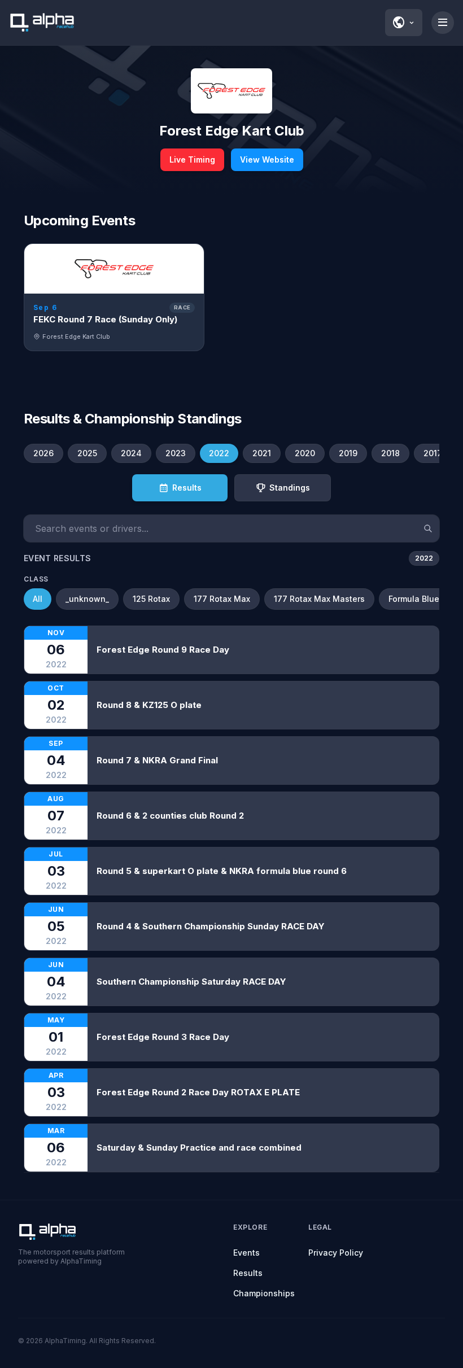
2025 (87, 453)
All (37, 599)
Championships (264, 1293)
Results (248, 1273)
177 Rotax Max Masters (319, 599)
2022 (219, 453)
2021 (261, 453)
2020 (305, 453)
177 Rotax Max (222, 599)
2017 (432, 453)
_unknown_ (87, 599)
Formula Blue (413, 599)
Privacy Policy (335, 1252)
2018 (390, 453)
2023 (175, 453)
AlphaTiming (65, 1340)
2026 (43, 453)
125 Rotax (151, 599)
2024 (131, 453)
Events (246, 1252)
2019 (348, 453)
